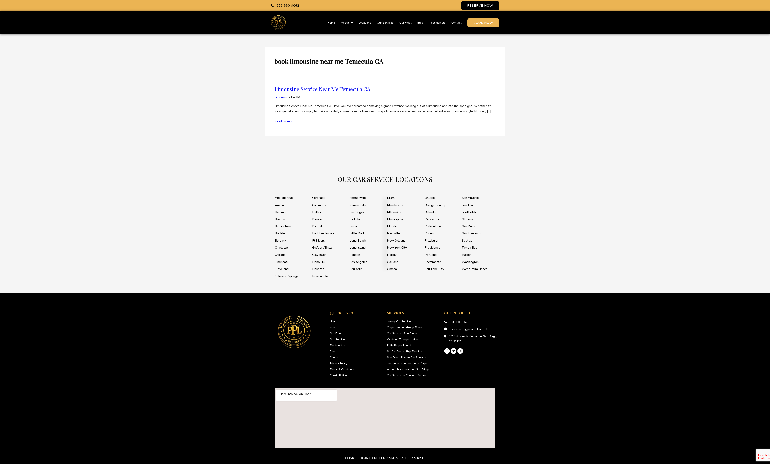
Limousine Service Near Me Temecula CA (322, 89)
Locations (365, 23)
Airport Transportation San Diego (408, 369)
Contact (456, 23)
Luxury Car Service (399, 321)
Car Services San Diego (402, 333)
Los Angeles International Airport (408, 363)
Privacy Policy (338, 363)
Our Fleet (405, 23)
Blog (420, 23)
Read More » (283, 121)
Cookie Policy (338, 376)
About (345, 23)
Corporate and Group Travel (405, 327)
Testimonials (437, 23)
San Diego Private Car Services (407, 357)
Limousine (281, 97)
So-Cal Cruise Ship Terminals (405, 351)
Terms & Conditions (342, 369)
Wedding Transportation (402, 339)
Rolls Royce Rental (399, 345)
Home (331, 23)
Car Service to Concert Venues (406, 376)
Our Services (385, 23)
